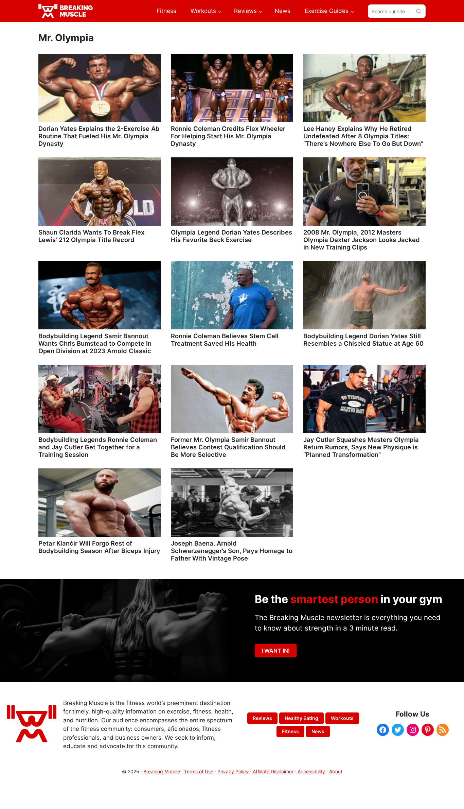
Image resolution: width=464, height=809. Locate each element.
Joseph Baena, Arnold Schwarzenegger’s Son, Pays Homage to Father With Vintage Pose (231, 550)
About (335, 771)
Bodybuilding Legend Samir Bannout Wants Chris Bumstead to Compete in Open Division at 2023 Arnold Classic (94, 343)
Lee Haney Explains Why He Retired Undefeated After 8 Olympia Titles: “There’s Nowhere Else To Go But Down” (363, 136)
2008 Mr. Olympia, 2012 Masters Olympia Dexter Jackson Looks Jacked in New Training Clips (361, 239)
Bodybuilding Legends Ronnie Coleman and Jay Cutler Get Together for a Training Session (97, 447)
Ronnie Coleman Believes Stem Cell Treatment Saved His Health (225, 339)
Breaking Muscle (161, 771)
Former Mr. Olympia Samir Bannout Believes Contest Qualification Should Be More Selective (228, 447)
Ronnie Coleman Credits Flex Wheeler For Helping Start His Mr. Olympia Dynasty (228, 136)
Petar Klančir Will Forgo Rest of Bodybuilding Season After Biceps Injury (99, 546)
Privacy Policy (233, 771)
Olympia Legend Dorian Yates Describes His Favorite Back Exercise (231, 235)
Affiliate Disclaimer (273, 771)
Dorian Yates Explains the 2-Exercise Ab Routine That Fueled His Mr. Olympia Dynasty (99, 136)
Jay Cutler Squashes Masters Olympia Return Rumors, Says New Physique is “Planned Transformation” (361, 447)
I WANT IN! (276, 650)
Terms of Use (198, 771)
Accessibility (311, 771)
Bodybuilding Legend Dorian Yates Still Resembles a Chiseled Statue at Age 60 (363, 339)
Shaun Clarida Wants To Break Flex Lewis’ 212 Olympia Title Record (91, 235)
